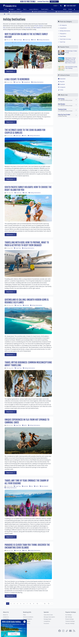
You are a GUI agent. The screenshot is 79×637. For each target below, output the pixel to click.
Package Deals (47, 619)
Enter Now (14, 634)
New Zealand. (37, 27)
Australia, (28, 27)
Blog (52, 9)
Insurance (46, 623)
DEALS (53, 1)
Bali (21, 113)
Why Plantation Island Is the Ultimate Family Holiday (26, 35)
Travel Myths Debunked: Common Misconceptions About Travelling (28, 364)
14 (44, 603)
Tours (24, 9)
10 (37, 603)
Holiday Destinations (44, 39)
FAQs (24, 614)
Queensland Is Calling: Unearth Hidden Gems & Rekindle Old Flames (27, 301)
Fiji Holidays (68, 614)
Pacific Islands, (39, 26)
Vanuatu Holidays (69, 623)
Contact (70, 9)
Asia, (4, 27)
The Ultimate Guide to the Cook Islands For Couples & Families (25, 131)
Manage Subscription (49, 617)
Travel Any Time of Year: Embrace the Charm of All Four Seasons (27, 482)
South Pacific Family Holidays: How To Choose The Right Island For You (28, 188)
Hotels (18, 9)
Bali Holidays (68, 617)
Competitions (26, 82)
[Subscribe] (70, 631)
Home (5, 9)
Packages (11, 9)
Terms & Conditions (28, 617)
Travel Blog (6, 619)
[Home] (9, 5)
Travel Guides (44, 9)
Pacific (34, 39)
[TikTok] (67, 631)
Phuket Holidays (69, 619)
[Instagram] (63, 631)
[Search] (61, 5)
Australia (26, 305)
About (64, 9)
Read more (10, 71)
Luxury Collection (33, 9)
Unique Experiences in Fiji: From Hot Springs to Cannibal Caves (27, 421)
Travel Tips (27, 39)
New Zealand (44, 486)
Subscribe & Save (48, 614)
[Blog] (74, 631)
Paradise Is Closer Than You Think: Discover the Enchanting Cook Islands (27, 546)
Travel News (19, 39)
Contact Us (6, 617)
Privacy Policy (26, 623)
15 (48, 603)
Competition (47, 621)
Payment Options (27, 619)
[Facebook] (59, 631)
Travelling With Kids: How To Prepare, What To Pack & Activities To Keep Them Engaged (27, 244)
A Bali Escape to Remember (17, 79)
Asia (32, 486)
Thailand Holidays (70, 621)
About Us (5, 614)
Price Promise (26, 621)
